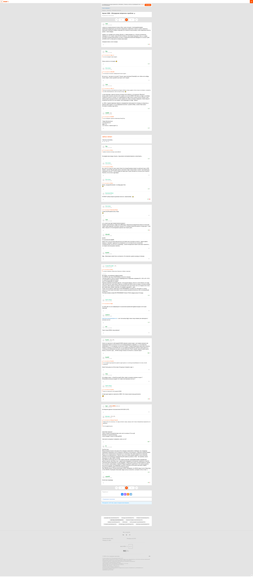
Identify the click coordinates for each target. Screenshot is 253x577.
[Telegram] (131, 494)
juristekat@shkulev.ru (139, 567)
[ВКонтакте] (122, 494)
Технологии (109, 10)
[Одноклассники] (128, 494)
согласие (142, 4)
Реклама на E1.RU (131, 538)
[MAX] (125, 494)
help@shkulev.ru (111, 568)
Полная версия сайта (108, 538)
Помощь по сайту (107, 540)
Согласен (147, 5)
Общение (104, 10)
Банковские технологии (116, 10)
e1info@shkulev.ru (132, 567)
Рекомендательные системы (108, 569)
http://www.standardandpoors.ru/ (109, 318)
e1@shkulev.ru (117, 566)
